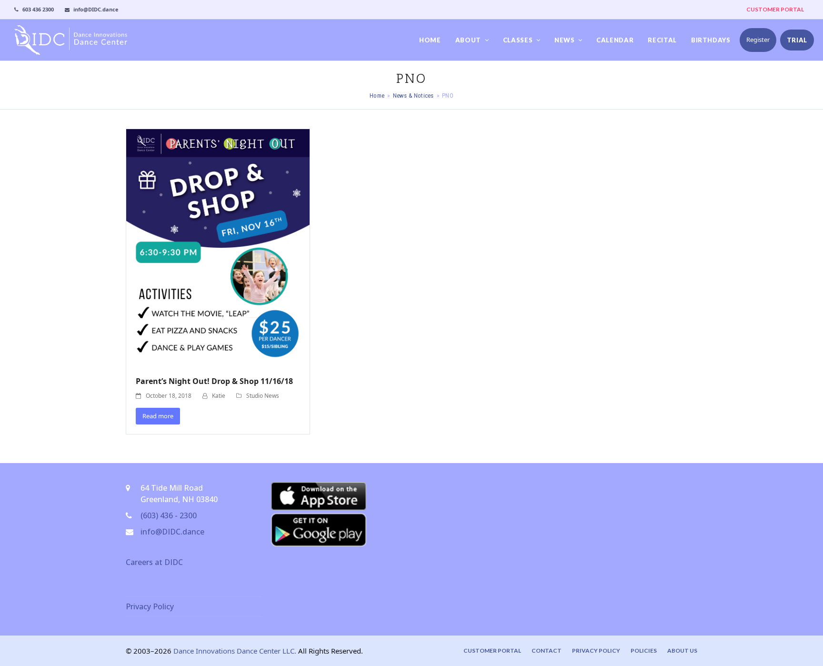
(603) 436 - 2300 (169, 515)
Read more (157, 416)
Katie (218, 396)
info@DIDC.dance (172, 531)
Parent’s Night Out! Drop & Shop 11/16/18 (214, 381)
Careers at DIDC (154, 562)
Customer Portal (492, 650)
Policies (644, 650)
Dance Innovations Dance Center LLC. (234, 651)
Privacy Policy (150, 606)
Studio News (262, 396)
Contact (547, 650)
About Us (682, 650)
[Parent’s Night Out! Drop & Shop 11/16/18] (218, 246)
